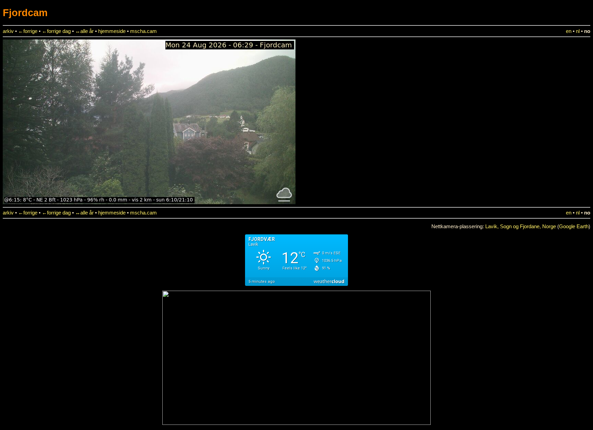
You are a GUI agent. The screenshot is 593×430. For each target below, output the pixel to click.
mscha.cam (143, 31)
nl (578, 31)
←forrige (27, 31)
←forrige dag (56, 31)
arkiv (8, 31)
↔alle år (84, 31)
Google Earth (574, 226)
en (568, 31)
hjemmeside (112, 31)
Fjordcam (25, 12)
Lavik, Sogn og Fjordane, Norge (520, 226)
